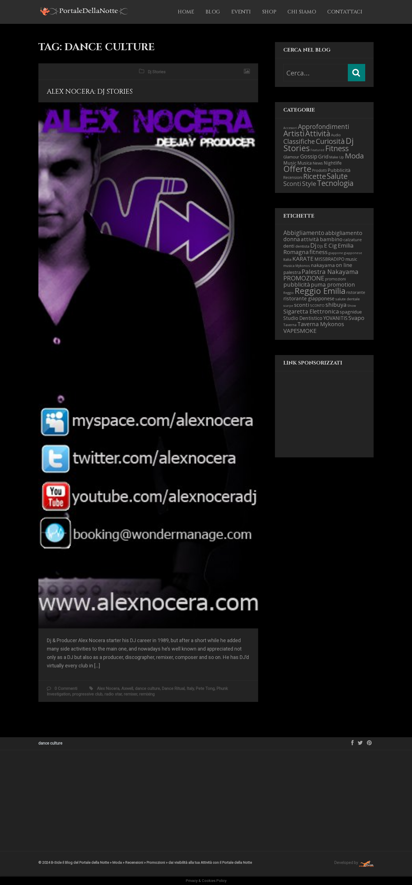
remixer (130, 694)
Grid (323, 156)
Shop (269, 11)
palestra (292, 272)
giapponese (353, 253)
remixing (147, 694)
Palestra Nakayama (330, 271)
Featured (317, 150)
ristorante (355, 292)
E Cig (330, 245)
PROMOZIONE (303, 278)
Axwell (127, 688)
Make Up (336, 157)
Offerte (297, 168)
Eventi (241, 11)
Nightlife (333, 163)
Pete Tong (205, 688)
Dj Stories (157, 71)
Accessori (290, 128)
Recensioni (292, 177)
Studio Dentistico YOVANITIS (315, 318)
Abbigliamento (303, 233)
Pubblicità (339, 170)
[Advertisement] (311, 419)
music (351, 259)
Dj (313, 245)
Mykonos (302, 265)
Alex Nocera (108, 688)
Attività (317, 133)
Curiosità (330, 141)
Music (290, 163)
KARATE (303, 258)
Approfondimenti (323, 126)
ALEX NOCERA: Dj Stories (90, 91)
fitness (318, 252)
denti (289, 246)
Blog (212, 11)
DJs (320, 246)
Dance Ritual (173, 688)
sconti (301, 304)
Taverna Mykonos (320, 324)
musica (289, 265)
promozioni (335, 279)
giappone (335, 253)
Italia (287, 259)
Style (309, 183)
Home (186, 11)
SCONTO (317, 305)
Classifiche (299, 141)
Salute (337, 176)
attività (310, 239)
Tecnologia (335, 183)
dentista (302, 246)
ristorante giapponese (308, 298)
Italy (190, 688)
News (318, 163)
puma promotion (333, 284)
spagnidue (351, 312)
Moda (354, 156)
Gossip (308, 156)
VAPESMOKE (299, 331)
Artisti (293, 133)
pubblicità (296, 284)
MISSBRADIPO (329, 259)
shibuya (335, 304)
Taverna (290, 324)
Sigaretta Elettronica (311, 311)
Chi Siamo (302, 11)
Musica (304, 163)
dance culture (147, 688)
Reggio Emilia (320, 290)
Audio (336, 135)
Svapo (356, 318)
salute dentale (347, 298)
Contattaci (344, 11)
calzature (352, 239)
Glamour (291, 157)
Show (351, 305)
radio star (113, 694)
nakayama (323, 265)
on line (344, 264)
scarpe (288, 306)
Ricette (314, 176)
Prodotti (319, 170)
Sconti (292, 183)
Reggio (288, 293)
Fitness (337, 148)
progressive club (87, 694)
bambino (331, 239)
